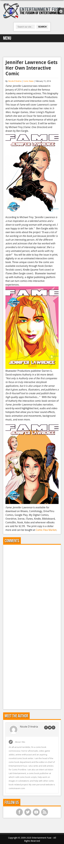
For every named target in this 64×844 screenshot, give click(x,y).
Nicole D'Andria (14, 81)
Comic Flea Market (46, 530)
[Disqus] (32, 586)
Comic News (28, 81)
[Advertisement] (32, 49)
